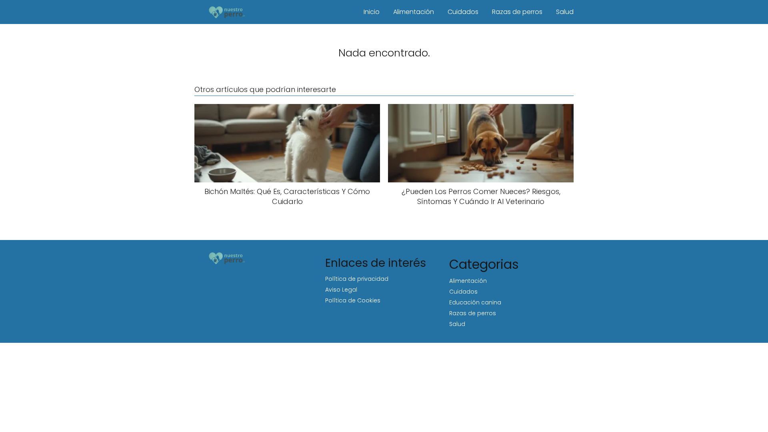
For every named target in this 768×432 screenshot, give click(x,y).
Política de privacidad (356, 279)
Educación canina (475, 302)
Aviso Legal (341, 290)
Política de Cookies (352, 300)
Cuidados (463, 11)
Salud (565, 11)
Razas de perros (517, 11)
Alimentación (413, 11)
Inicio (372, 11)
